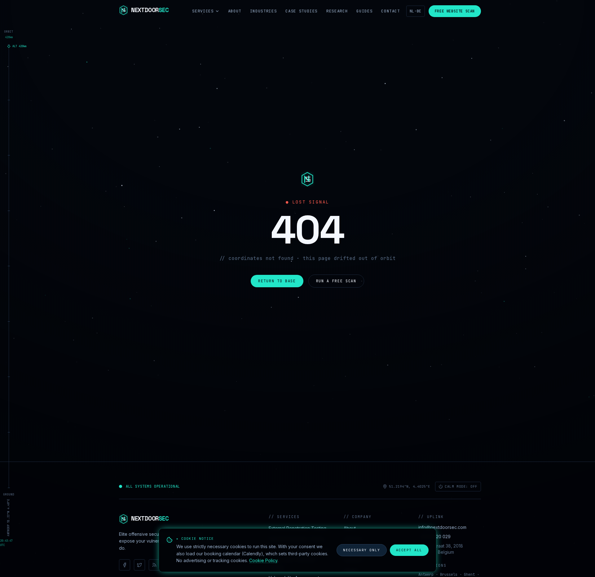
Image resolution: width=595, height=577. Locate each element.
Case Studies (301, 11)
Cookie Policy (263, 560)
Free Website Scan (455, 11)
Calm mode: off (461, 486)
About (234, 11)
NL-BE (415, 11)
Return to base (277, 281)
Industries (263, 11)
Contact (390, 11)
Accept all (409, 550)
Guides (364, 11)
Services (203, 11)
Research (337, 11)
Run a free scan (336, 281)
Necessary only (361, 550)
